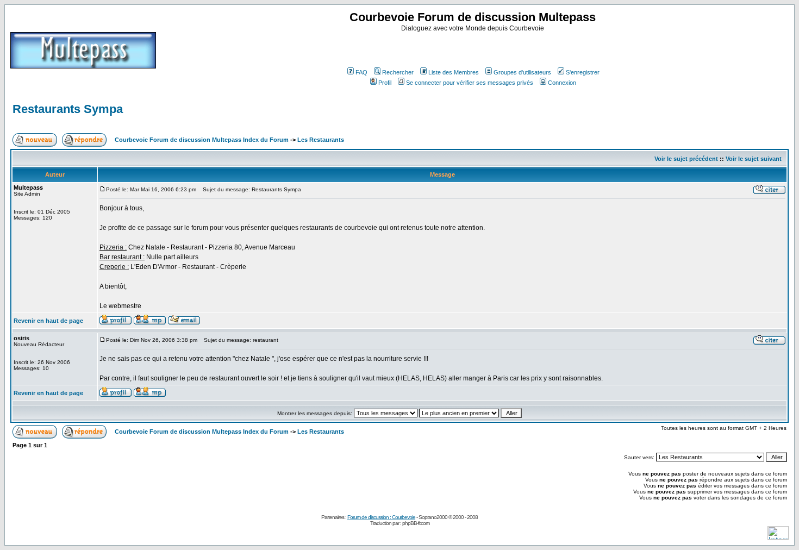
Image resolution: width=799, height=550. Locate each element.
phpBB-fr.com (415, 523)
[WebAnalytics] (778, 536)
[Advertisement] (474, 48)
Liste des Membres (453, 72)
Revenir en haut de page (48, 320)
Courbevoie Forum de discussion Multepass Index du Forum (202, 139)
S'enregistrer (583, 72)
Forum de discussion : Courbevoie (381, 517)
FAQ (361, 72)
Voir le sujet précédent (686, 158)
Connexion (562, 82)
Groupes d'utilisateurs (522, 72)
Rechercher (398, 72)
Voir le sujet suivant (754, 158)
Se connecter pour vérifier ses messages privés (469, 82)
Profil (384, 82)
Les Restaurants (320, 139)
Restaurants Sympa (68, 109)
